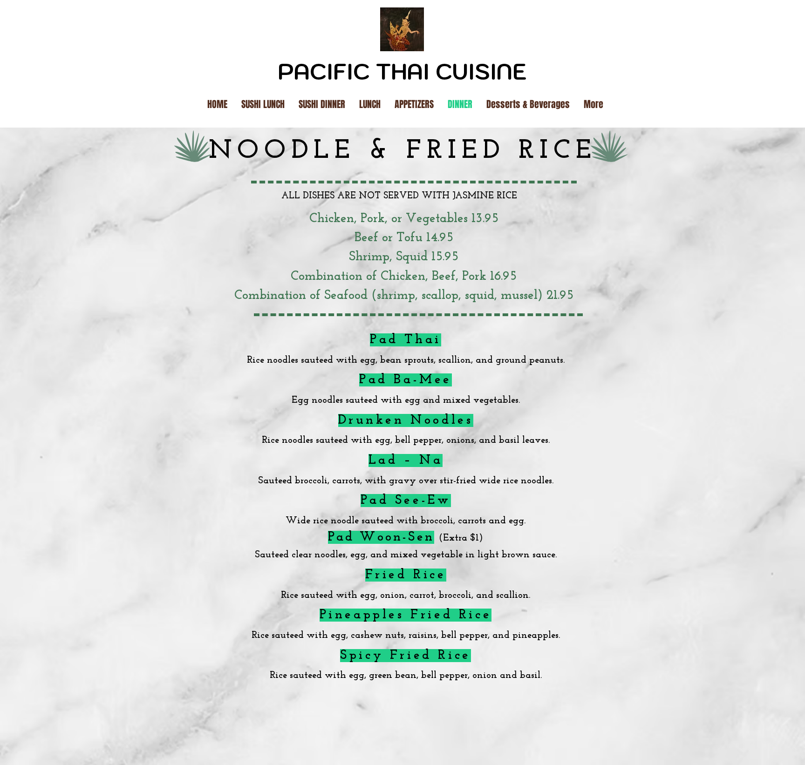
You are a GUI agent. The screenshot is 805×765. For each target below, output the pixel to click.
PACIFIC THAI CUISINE (402, 71)
